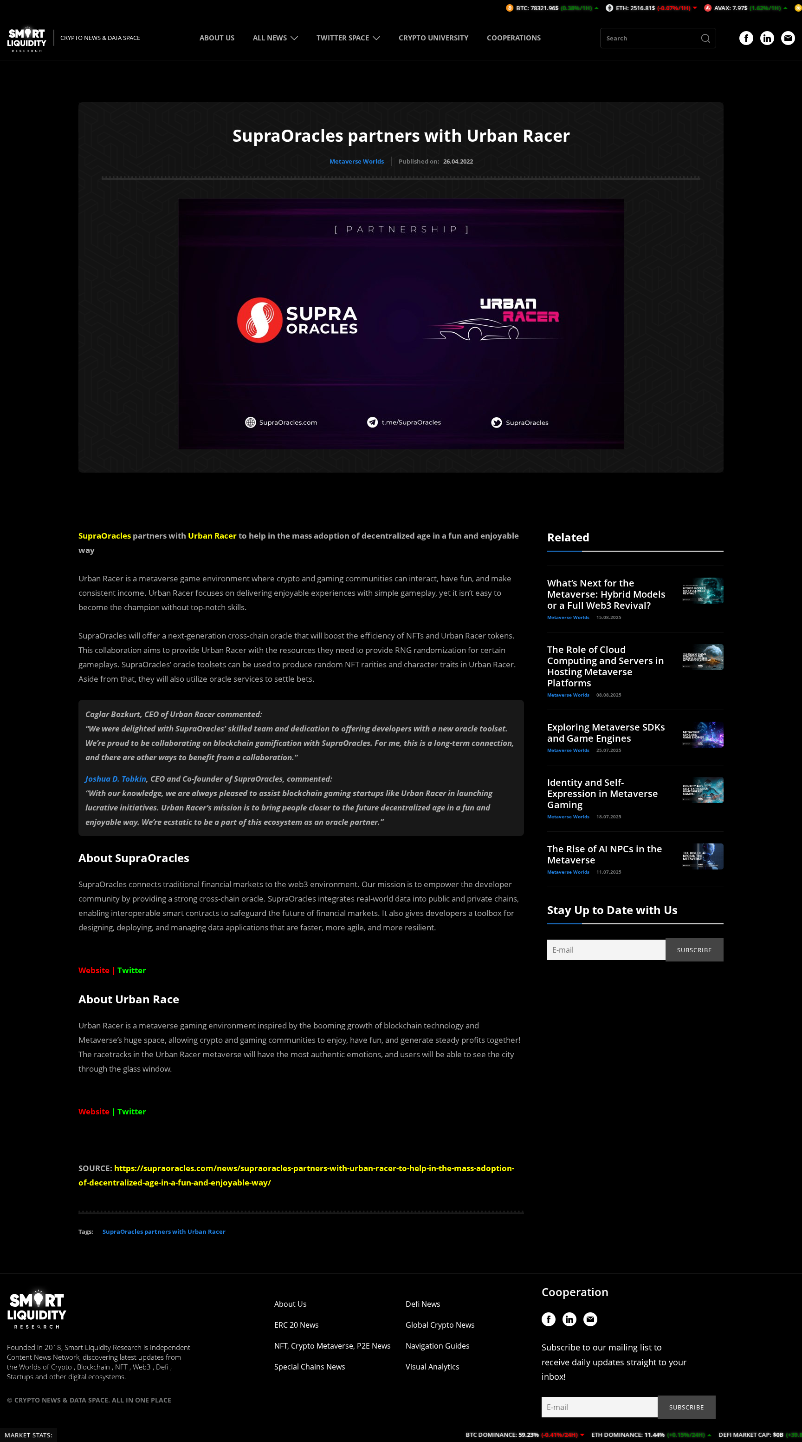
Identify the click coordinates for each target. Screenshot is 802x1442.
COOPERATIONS (514, 37)
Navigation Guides (438, 1346)
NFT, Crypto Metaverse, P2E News (332, 1346)
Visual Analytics (432, 1367)
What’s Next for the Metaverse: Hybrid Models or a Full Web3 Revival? (606, 594)
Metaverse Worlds (357, 161)
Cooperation (575, 1291)
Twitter (131, 1111)
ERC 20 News (296, 1325)
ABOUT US (217, 37)
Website (94, 970)
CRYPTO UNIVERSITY (433, 37)
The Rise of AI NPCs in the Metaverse (604, 854)
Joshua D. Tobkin (115, 778)
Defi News (423, 1304)
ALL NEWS (270, 37)
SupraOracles (104, 535)
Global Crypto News (440, 1325)
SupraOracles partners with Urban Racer (164, 1231)
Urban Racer (212, 535)
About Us (290, 1304)
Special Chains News (309, 1367)
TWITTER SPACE (343, 37)
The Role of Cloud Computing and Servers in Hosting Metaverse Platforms (605, 666)
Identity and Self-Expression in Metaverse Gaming (602, 793)
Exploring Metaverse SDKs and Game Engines (606, 732)
